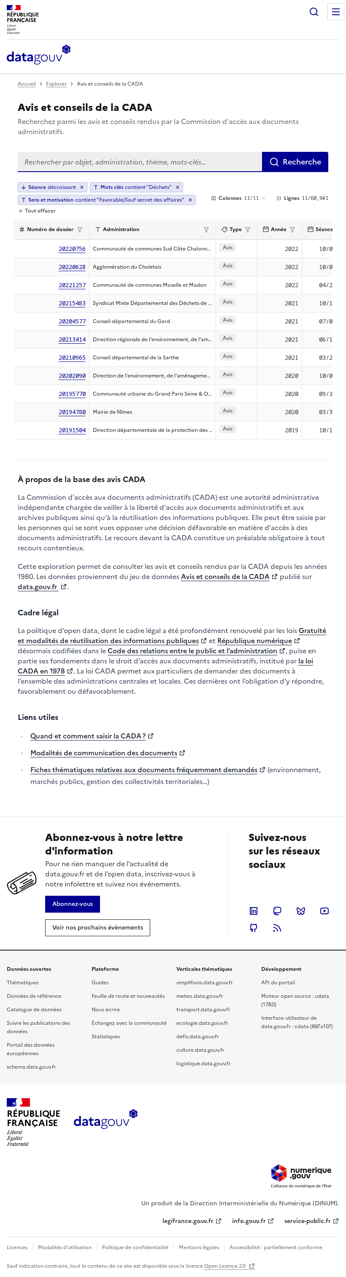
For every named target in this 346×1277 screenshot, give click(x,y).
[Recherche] (313, 11)
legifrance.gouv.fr (188, 1221)
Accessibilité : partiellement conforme (276, 1247)
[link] (72, 904)
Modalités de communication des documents (103, 753)
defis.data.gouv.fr (197, 1036)
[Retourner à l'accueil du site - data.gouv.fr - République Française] (106, 1122)
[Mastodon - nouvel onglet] (277, 911)
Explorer (56, 84)
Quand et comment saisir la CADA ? (88, 736)
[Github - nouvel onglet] (253, 927)
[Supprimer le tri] (82, 187)
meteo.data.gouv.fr (199, 996)
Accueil (27, 84)
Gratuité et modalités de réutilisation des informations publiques (172, 635)
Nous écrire (106, 1009)
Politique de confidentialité (135, 1247)
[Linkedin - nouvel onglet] (253, 911)
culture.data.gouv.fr (200, 1050)
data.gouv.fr (38, 587)
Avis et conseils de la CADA (225, 576)
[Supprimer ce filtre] (177, 187)
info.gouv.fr (249, 1221)
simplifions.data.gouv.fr (204, 982)
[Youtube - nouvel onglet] (324, 911)
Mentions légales (199, 1247)
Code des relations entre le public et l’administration (192, 651)
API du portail (278, 982)
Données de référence (34, 996)
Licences (17, 1247)
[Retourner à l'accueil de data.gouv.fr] (38, 55)
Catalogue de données (34, 1009)
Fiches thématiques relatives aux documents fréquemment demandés (143, 770)
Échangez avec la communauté (129, 1023)
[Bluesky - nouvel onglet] (300, 911)
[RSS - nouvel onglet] (277, 927)
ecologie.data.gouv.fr (202, 1023)
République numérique (254, 641)
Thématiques (22, 982)
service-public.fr (307, 1221)
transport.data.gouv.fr (203, 1009)
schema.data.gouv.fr (31, 1067)
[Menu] (335, 11)
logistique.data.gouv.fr (203, 1063)
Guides (100, 982)
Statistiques (106, 1036)
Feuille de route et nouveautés (128, 996)
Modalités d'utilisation (65, 1247)
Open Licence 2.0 (225, 1266)
